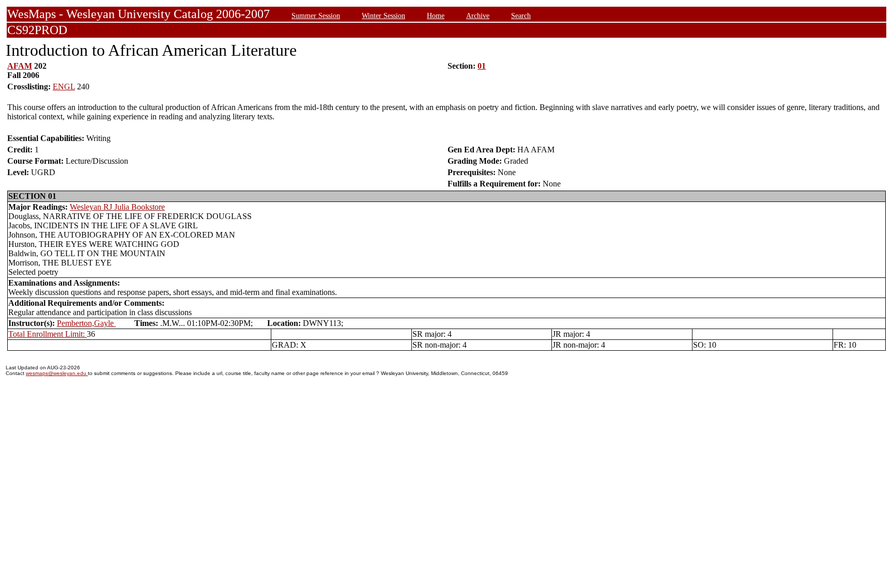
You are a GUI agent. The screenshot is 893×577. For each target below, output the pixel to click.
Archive (477, 15)
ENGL (64, 86)
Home (435, 15)
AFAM (19, 65)
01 (482, 65)
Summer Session (315, 15)
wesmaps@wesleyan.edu (57, 373)
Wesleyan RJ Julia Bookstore (117, 206)
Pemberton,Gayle (86, 323)
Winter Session (383, 15)
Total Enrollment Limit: (47, 334)
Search (521, 15)
